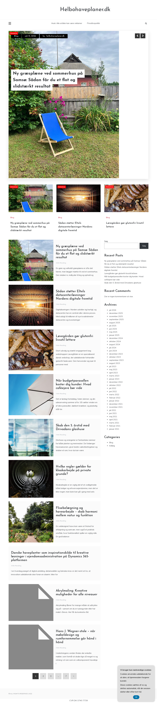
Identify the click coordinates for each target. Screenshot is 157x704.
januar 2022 (114, 347)
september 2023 (116, 306)
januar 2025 (114, 281)
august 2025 (114, 269)
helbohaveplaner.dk (62, 38)
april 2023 (113, 319)
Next (142, 35)
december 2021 (116, 350)
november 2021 (116, 353)
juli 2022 (112, 334)
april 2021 (113, 366)
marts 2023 (114, 322)
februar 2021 (114, 372)
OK (136, 697)
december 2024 (116, 284)
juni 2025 (113, 275)
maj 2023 (113, 316)
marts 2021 (114, 369)
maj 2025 (113, 278)
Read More (138, 86)
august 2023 (114, 309)
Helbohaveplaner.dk (85, 9)
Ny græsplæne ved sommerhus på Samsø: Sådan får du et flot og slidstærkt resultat (30, 173)
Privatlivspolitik (93, 23)
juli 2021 (112, 356)
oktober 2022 (115, 331)
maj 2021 (113, 362)
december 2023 (116, 300)
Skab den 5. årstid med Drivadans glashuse (122, 229)
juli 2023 (112, 312)
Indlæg (112, 392)
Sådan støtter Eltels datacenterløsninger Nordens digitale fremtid (75, 173)
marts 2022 (114, 341)
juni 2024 (113, 297)
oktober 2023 (115, 303)
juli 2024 (112, 294)
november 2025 (116, 262)
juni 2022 (113, 337)
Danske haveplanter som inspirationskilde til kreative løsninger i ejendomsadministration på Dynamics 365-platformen (50, 502)
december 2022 (116, 328)
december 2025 (116, 259)
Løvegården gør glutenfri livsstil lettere (46, 86)
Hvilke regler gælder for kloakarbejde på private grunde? (73, 416)
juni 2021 (113, 359)
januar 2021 (114, 375)
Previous (137, 35)
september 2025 (116, 265)
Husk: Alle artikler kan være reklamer (66, 23)
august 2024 (114, 291)
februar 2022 (114, 344)
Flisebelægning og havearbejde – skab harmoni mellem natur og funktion (76, 458)
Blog (16, 38)
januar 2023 (114, 325)
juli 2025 (112, 272)
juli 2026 (112, 256)
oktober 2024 (115, 287)
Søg (106, 187)
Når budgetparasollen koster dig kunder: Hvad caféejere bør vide (73, 330)
